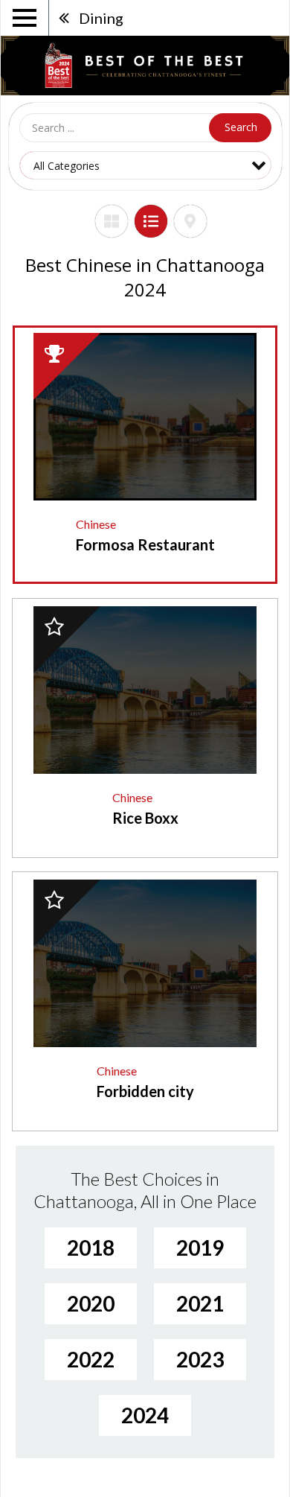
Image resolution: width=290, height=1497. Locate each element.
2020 (91, 1303)
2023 (200, 1359)
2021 (200, 1303)
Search (241, 127)
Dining (101, 18)
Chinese (96, 524)
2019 (200, 1247)
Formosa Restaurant (145, 544)
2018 (91, 1247)
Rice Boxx (145, 818)
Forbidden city (145, 1091)
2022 (91, 1359)
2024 (145, 1415)
